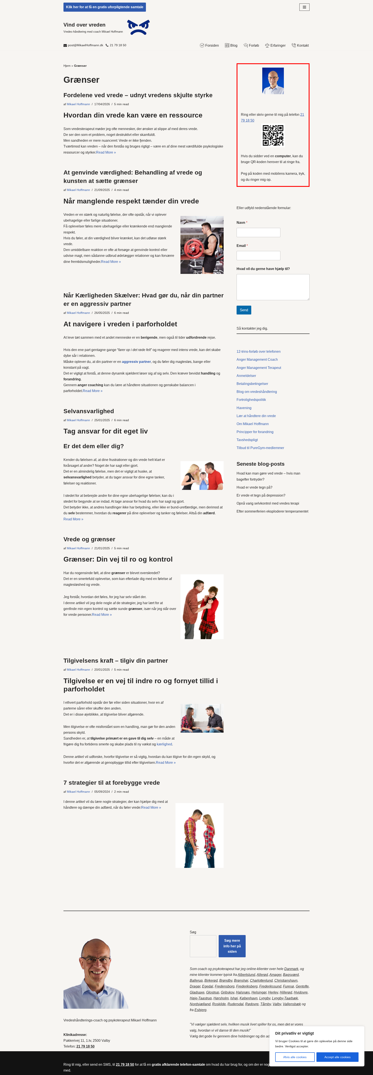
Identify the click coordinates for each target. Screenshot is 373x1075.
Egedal (207, 986)
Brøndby (225, 980)
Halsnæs (243, 992)
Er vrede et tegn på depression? (261, 495)
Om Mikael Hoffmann (253, 424)
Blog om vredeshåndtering (257, 392)
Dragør (195, 986)
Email (242, 246)
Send (244, 310)
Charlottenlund (261, 980)
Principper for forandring (255, 432)
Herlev (273, 992)
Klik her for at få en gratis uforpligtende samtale (104, 7)
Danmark (291, 969)
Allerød (262, 975)
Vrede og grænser (89, 539)
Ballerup (196, 980)
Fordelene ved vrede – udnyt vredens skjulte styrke (138, 95)
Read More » (106, 152)
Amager (275, 975)
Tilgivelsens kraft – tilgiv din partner (115, 660)
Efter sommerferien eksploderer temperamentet (272, 511)
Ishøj (234, 998)
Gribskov (227, 992)
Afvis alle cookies (295, 1057)
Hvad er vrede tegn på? (254, 487)
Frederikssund (270, 986)
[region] (316, 1046)
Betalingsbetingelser (252, 384)
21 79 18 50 (118, 45)
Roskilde (219, 1004)
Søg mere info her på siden (232, 946)
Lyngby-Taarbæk (285, 998)
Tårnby (265, 1004)
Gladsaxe (197, 992)
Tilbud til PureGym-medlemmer (260, 448)
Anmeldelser (246, 376)
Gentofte (302, 986)
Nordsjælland (200, 1004)
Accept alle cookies (337, 1057)
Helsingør (258, 992)
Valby (277, 1004)
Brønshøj (241, 980)
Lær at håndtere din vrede (256, 416)
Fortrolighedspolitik (251, 400)
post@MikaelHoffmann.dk (85, 45)
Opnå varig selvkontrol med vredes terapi (268, 503)
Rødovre (252, 1004)
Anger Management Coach (257, 359)
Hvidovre (301, 992)
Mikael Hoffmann (78, 104)
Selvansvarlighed (88, 411)
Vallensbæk (292, 1004)
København (249, 998)
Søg (193, 932)
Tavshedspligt (247, 440)
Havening (244, 408)
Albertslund (246, 975)
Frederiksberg (247, 986)
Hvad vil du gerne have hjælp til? (263, 269)
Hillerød (286, 992)
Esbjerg (200, 1010)
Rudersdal (235, 1004)
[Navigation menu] (304, 7)
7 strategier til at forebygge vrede (111, 782)
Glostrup (212, 992)
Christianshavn (285, 980)
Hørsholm (221, 998)
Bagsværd (291, 975)
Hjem (67, 65)
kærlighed (164, 744)
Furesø (288, 986)
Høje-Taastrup (201, 998)
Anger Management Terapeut (259, 368)
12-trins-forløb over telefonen (259, 351)
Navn (242, 222)
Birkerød (211, 980)
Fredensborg (224, 986)
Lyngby (264, 998)
